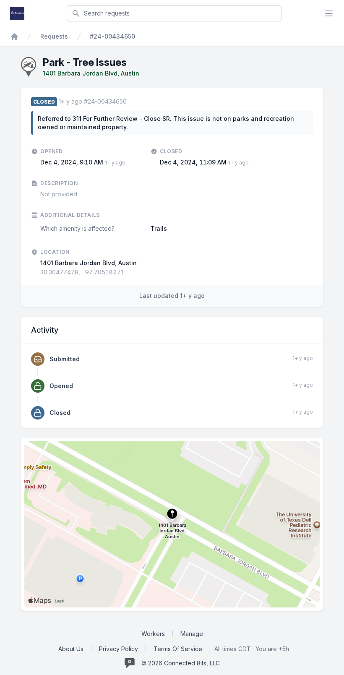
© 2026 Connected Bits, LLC (180, 663)
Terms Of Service (178, 648)
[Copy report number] (130, 101)
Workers (153, 633)
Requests (54, 36)
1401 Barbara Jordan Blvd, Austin (91, 73)
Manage (191, 633)
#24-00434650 (112, 36)
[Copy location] (128, 272)
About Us (70, 648)
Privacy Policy (118, 648)
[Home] (14, 36)
